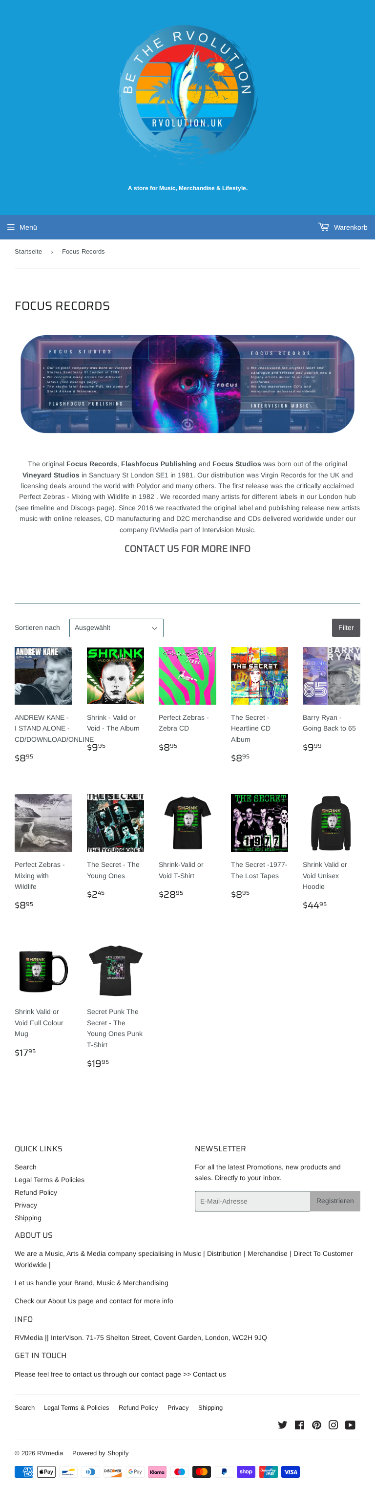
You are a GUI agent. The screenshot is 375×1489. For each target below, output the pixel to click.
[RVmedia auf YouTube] (350, 1426)
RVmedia (50, 1453)
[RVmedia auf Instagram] (333, 1426)
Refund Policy (36, 1192)
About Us (62, 1301)
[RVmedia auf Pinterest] (317, 1426)
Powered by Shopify (100, 1453)
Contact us (209, 1374)
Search (26, 1167)
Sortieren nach (37, 627)
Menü (28, 227)
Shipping (28, 1218)
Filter (346, 627)
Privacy (26, 1205)
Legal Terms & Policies (49, 1180)
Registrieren (335, 1201)
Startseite (28, 251)
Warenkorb (350, 227)
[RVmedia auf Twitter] (283, 1426)
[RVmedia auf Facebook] (299, 1426)
